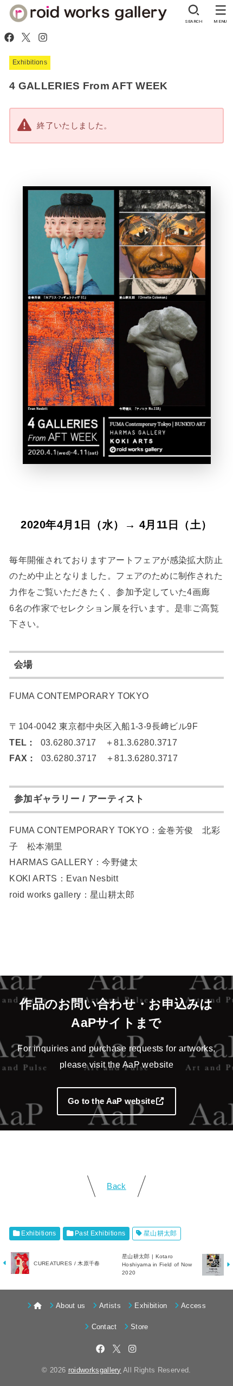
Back (116, 1186)
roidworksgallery (94, 1370)
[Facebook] (9, 37)
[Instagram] (43, 37)
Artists (110, 1306)
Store (139, 1327)
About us (71, 1306)
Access (193, 1306)
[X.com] (26, 37)
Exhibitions (29, 62)
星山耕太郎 (160, 1233)
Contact (104, 1327)
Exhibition (150, 1306)
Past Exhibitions (100, 1233)
